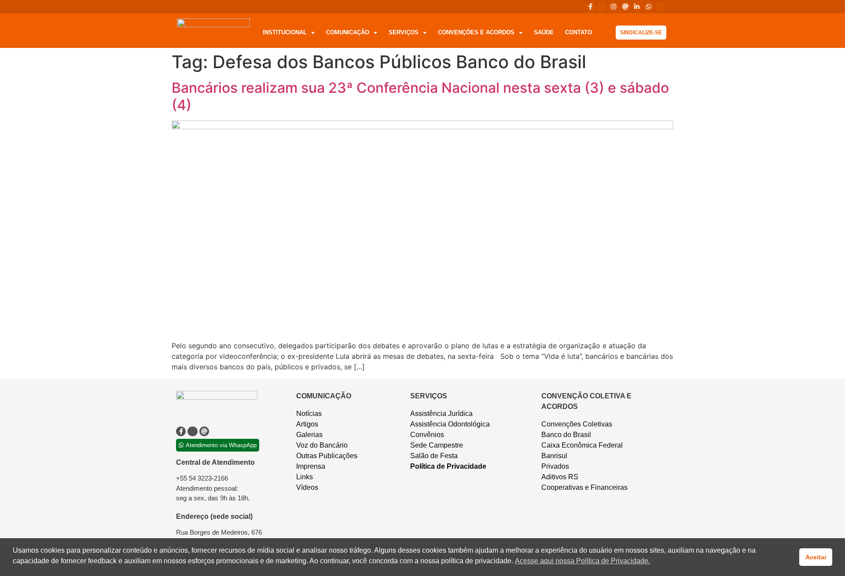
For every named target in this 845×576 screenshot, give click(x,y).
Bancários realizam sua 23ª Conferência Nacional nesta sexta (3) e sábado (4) (420, 96)
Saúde (544, 32)
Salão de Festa (434, 455)
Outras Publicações (326, 455)
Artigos (307, 424)
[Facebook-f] (590, 6)
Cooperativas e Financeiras (584, 487)
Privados (555, 466)
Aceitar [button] (816, 557)
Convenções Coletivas (576, 424)
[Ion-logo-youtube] (660, 6)
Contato (578, 32)
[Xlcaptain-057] (602, 6)
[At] (625, 6)
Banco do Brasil (566, 434)
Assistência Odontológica (450, 424)
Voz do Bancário (322, 445)
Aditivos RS (559, 477)
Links (304, 477)
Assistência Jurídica (441, 413)
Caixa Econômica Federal (582, 445)
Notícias (309, 413)
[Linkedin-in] (637, 6)
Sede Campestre (436, 445)
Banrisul (554, 455)
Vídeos (307, 487)
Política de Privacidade (448, 466)
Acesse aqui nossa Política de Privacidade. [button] (582, 561)
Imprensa (310, 466)
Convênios (427, 434)
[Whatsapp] (648, 6)
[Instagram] (613, 6)
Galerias (309, 434)
